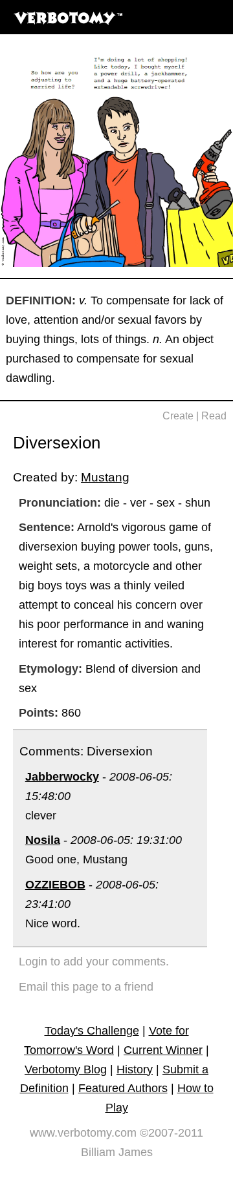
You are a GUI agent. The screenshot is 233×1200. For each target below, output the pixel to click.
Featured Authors (123, 1088)
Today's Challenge (92, 1030)
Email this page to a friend (86, 986)
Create (178, 415)
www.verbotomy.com (83, 1132)
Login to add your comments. (94, 961)
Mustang (105, 477)
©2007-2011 (171, 1132)
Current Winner (163, 1050)
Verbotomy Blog (66, 1069)
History (134, 1069)
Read (214, 415)
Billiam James (117, 1152)
